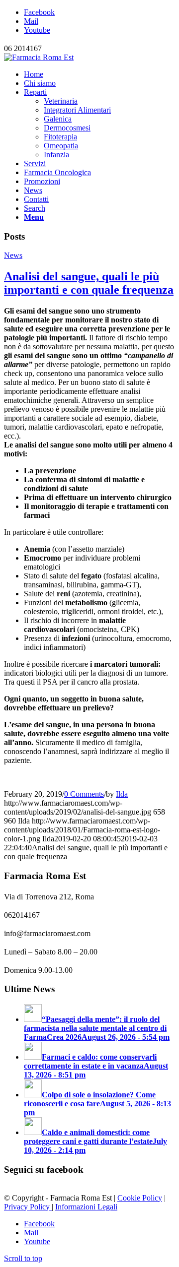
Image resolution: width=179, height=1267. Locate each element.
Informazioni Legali (86, 1207)
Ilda (122, 794)
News (13, 255)
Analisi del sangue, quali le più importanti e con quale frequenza (89, 283)
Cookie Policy (139, 1198)
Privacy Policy (28, 1207)
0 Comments (84, 794)
